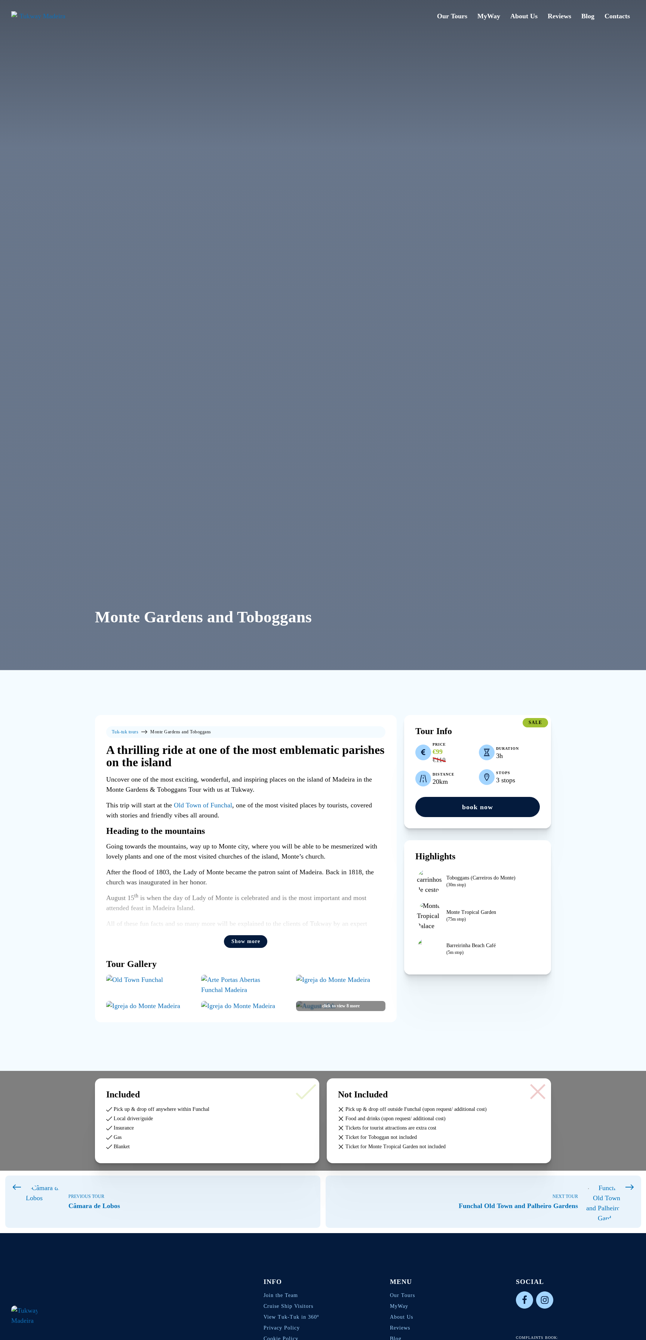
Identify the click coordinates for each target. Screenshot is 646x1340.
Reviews (559, 16)
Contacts (617, 16)
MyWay (488, 16)
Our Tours (452, 16)
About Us (524, 16)
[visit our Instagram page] (544, 1300)
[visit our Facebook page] (524, 1300)
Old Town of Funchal (203, 805)
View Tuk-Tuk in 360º (291, 1317)
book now (477, 807)
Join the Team (281, 1295)
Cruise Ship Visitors (288, 1306)
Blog (587, 16)
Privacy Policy (282, 1328)
